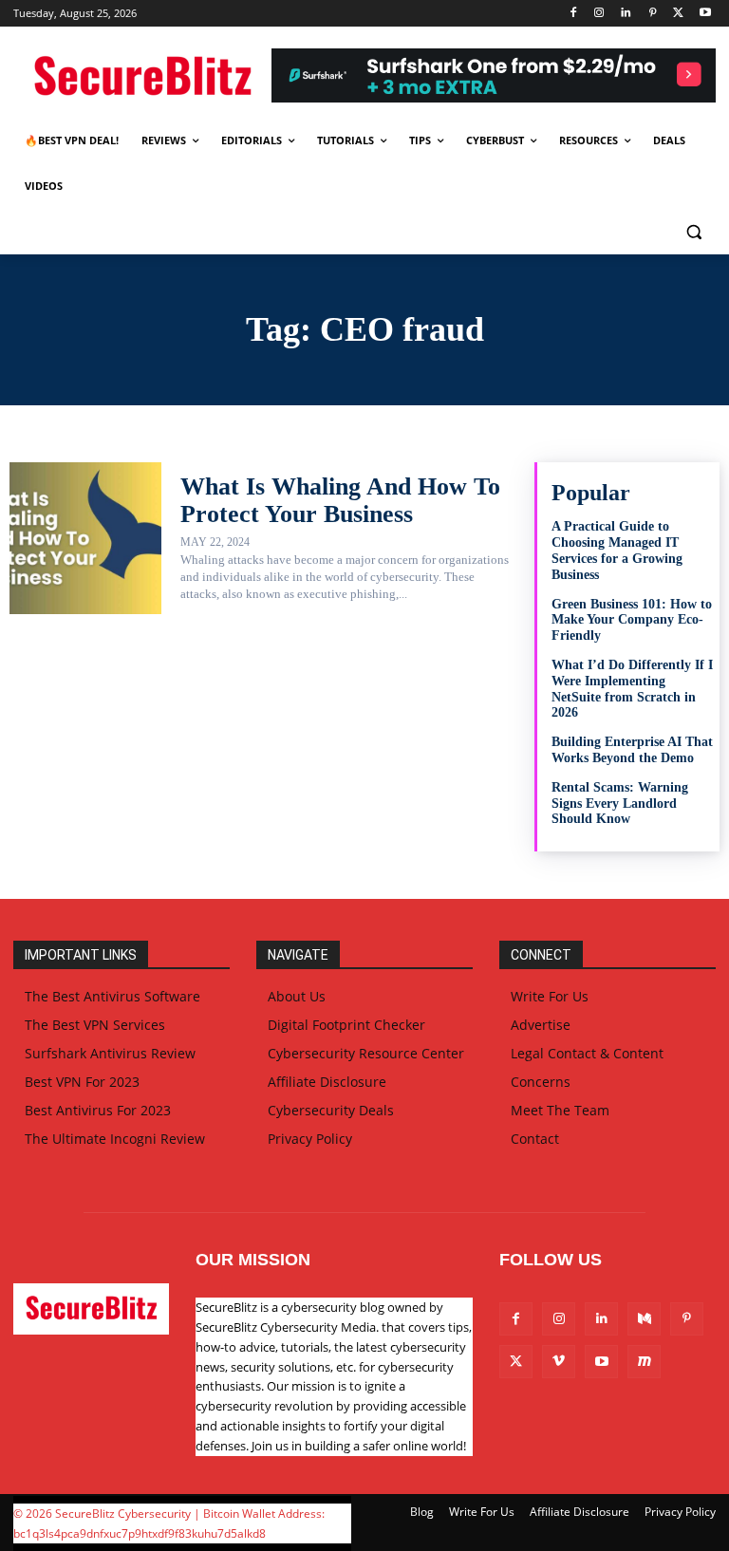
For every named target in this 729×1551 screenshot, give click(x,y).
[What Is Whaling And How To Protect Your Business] (85, 538)
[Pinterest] (653, 14)
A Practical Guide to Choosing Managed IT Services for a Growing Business (616, 550)
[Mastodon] (644, 1361)
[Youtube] (705, 14)
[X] (678, 14)
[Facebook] (573, 14)
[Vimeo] (558, 1361)
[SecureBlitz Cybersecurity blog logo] (142, 78)
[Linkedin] (626, 14)
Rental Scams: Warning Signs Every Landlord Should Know (619, 803)
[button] (693, 232)
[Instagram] (599, 14)
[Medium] (644, 1319)
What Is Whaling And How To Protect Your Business (340, 500)
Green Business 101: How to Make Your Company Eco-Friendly (631, 620)
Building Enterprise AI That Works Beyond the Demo (632, 750)
